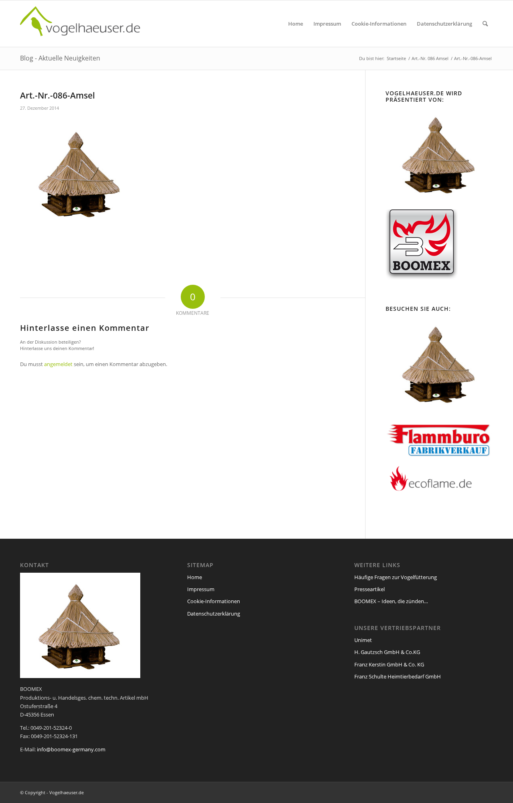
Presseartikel (369, 589)
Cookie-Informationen (213, 601)
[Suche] (485, 23)
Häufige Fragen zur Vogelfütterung (395, 577)
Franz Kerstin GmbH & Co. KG (389, 664)
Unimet (363, 640)
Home (194, 577)
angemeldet (58, 364)
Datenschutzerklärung (213, 613)
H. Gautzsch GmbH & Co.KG (387, 652)
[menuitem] (295, 23)
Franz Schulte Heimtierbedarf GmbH (397, 676)
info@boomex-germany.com (71, 749)
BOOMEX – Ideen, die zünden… (391, 601)
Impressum (200, 589)
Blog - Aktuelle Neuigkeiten (60, 58)
